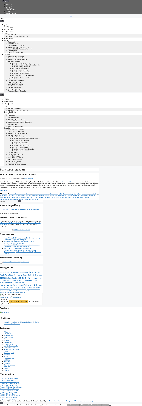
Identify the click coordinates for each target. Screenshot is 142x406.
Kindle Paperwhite (13, 44)
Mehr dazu (105, 405)
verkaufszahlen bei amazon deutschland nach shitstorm (72, 197)
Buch (29, 275)
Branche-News (8, 29)
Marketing (34, 287)
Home (6, 24)
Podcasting (7, 363)
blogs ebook (85, 194)
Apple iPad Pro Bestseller (15, 84)
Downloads (7, 334)
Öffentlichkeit (62, 195)
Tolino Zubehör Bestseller (16, 80)
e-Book (34, 275)
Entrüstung (11, 195)
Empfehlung (7, 339)
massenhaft (53, 195)
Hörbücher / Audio (9, 347)
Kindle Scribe (10, 287)
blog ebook (14, 275)
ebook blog (23, 277)
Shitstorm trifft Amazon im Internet (18, 174)
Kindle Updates (12, 50)
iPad (25, 285)
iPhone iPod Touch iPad (11, 349)
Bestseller (9, 4)
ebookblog (35, 278)
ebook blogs (23, 280)
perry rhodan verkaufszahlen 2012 (18, 289)
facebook (18, 195)
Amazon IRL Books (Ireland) (9, 397)
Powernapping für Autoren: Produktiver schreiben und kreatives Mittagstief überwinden (20, 242)
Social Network (38, 197)
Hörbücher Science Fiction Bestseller (23, 75)
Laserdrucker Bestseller (15, 89)
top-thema (7, 367)
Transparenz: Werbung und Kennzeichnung (79, 401)
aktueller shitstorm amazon (17, 194)
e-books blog (39, 275)
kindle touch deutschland (26, 287)
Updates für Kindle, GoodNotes (10, 383)
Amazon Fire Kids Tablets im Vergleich (20, 49)
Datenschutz (53, 401)
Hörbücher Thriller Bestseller (20, 77)
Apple (2, 275)
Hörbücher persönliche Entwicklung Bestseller (26, 65)
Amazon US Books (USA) (8, 385)
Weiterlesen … (4, 190)
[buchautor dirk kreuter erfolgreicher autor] (15, 262)
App (38, 272)
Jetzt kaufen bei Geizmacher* (19, 301)
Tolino (10, 290)
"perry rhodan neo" (4, 272)
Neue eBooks (8, 361)
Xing (36, 199)
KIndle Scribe (12, 42)
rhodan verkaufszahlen (35, 289)
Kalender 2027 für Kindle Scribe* (10, 297)
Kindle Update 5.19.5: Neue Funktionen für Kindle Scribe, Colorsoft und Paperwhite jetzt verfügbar (22, 245)
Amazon (28, 194)
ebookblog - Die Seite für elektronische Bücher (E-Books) (21, 322)
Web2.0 (6, 370)
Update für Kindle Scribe (15, 52)
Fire (15, 282)
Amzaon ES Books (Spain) (8, 392)
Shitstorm (70, 195)
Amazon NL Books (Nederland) (10, 396)
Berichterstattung (68, 194)
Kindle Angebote (9, 353)
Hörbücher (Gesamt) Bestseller (21, 63)
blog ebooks (23, 275)
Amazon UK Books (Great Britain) (11, 387)
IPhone (29, 285)
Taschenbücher (10, 10)
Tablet (7, 290)
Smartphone (2, 290)
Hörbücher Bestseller (14, 35)
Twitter (53, 197)
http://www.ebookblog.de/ (9, 285)
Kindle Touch (17, 287)
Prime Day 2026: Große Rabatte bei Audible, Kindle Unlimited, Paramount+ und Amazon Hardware (20, 249)
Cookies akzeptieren (73, 405)
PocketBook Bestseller (15, 82)
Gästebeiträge (8, 342)
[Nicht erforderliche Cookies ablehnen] (110, 405)
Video (6, 368)
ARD (60, 194)
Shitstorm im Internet (13, 197)
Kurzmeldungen (11, 13)
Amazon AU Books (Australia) (9, 389)
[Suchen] (19, 201)
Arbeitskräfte (54, 194)
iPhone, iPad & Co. (10, 38)
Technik (6, 26)
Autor (7, 275)
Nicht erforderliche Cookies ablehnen (90, 405)
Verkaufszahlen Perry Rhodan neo (24, 290)
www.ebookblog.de (6, 292)
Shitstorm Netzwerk (26, 197)
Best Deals (9, 6)
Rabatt (28, 289)
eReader (10, 282)
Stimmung (47, 197)
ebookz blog (3, 282)
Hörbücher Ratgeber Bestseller (21, 72)
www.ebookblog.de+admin (18, 292)
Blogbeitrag (77, 194)
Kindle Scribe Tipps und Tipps (9, 382)
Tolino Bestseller (13, 79)
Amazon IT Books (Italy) (7, 394)
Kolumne (4, 194)
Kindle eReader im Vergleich (16, 45)
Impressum (61, 401)
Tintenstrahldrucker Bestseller (17, 91)
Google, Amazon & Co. (11, 346)
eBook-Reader (8, 28)
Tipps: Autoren (8, 31)
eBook (3, 277)
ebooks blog (33, 280)
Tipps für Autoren (9, 365)
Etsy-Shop (9, 8)
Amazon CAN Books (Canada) (9, 390)
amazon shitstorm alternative (40, 194)
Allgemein (7, 332)
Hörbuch (6, 33)
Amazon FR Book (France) (8, 399)
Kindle (6, 40)
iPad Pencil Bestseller (14, 87)
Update (14, 290)
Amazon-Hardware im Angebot (17, 59)
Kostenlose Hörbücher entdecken (18, 36)
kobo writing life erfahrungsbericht (38, 195)
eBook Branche (8, 335)
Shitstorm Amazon (79, 195)
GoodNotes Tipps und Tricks (9, 378)
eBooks (8, 11)
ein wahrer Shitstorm (68, 182)
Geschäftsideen (8, 344)
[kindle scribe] (4, 312)
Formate (6, 340)
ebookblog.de (13, 280)
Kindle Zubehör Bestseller (16, 58)
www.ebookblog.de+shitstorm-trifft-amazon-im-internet (17, 199)
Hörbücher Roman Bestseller (20, 73)
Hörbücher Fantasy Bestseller (21, 67)
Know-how (7, 354)
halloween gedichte (20, 282)
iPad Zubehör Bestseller (15, 86)
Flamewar (24, 195)
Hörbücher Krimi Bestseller (20, 70)
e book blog (93, 194)
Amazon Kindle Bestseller (16, 56)
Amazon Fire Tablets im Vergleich (18, 47)
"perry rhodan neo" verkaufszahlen (18, 272)
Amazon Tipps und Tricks (8, 380)
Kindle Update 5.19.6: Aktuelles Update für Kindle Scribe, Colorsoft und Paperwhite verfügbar (22, 239)
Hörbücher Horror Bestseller (20, 68)
